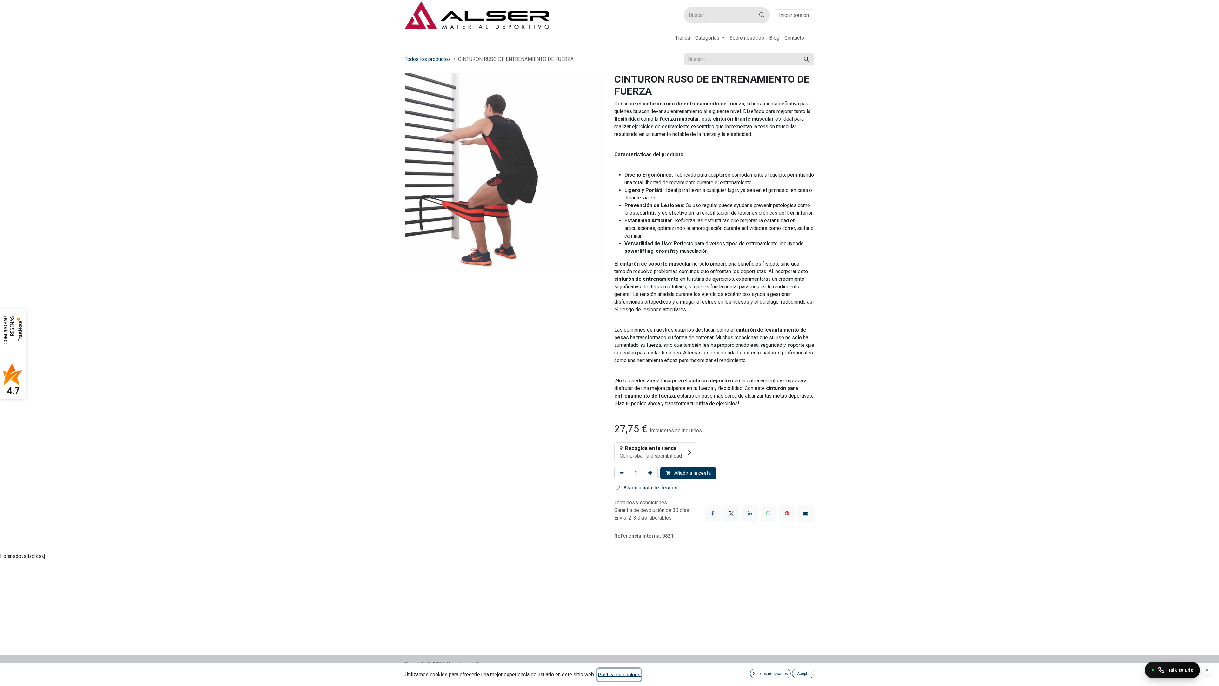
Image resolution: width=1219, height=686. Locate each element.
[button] (770, 673)
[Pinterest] (787, 513)
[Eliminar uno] (621, 473)
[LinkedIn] (750, 513)
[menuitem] (683, 38)
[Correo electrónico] (805, 513)
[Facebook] (713, 513)
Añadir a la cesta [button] (692, 473)
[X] (731, 513)
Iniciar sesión (794, 15)
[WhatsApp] (768, 513)
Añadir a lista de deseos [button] (649, 488)
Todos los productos (428, 59)
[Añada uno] (650, 473)
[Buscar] (762, 15)
